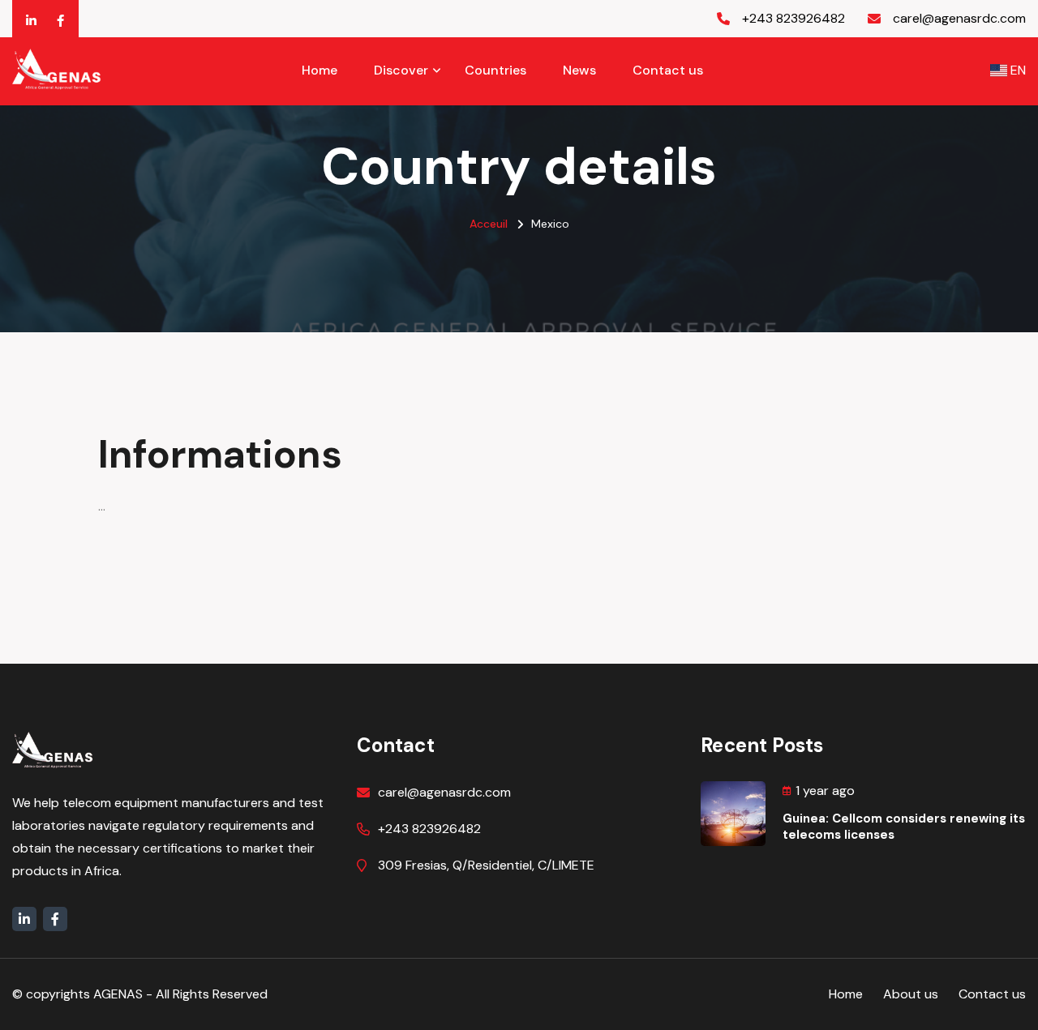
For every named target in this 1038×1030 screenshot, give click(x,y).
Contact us (668, 70)
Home (319, 70)
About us (910, 993)
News (579, 70)
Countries (495, 70)
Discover (401, 70)
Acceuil (489, 223)
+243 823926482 (429, 828)
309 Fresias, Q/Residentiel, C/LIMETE (486, 865)
